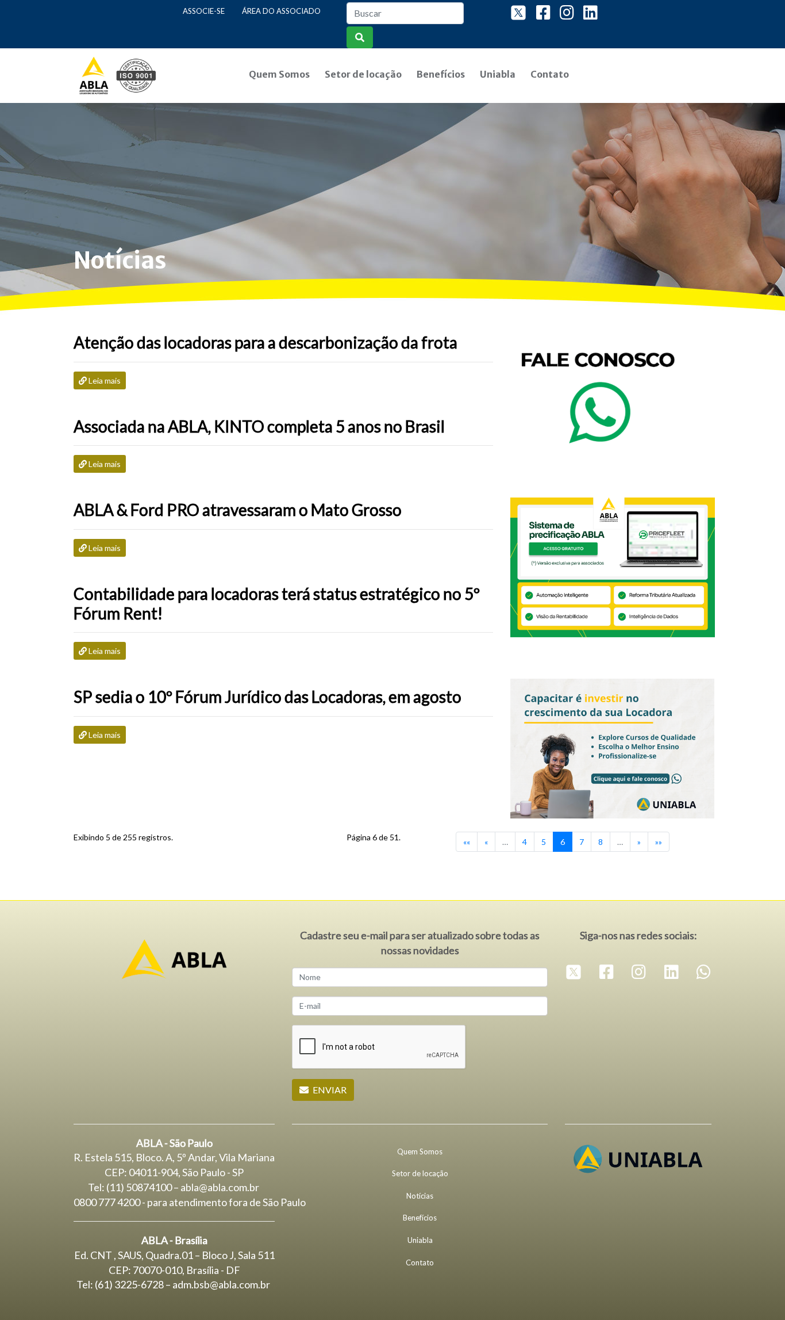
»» (658, 842)
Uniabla (497, 74)
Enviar (329, 1089)
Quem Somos (279, 74)
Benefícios (441, 74)
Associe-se (204, 11)
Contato (549, 74)
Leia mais (104, 380)
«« (466, 842)
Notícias (419, 1195)
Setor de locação (363, 74)
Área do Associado (281, 11)
